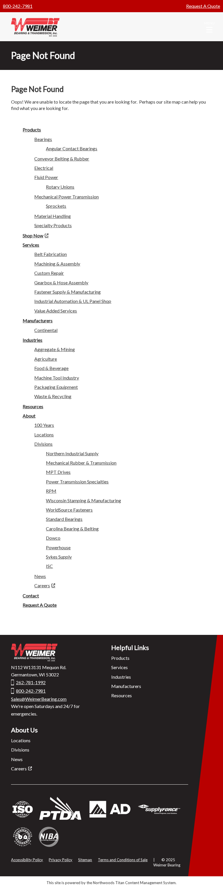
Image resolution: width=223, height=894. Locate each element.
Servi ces (31, 245)
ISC (49, 566)
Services (119, 667)
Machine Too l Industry (56, 377)
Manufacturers (126, 686)
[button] (209, 27)
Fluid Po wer (46, 177)
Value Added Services (55, 310)
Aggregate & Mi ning (54, 349)
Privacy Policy (60, 859)
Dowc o (53, 538)
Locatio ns (44, 434)
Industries (32, 340)
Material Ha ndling (52, 216)
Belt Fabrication (50, 254)
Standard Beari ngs (64, 519)
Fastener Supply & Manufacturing (67, 292)
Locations (20, 740)
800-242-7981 (18, 6)
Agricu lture (45, 359)
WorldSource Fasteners (69, 509)
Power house (58, 547)
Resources (121, 695)
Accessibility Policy (27, 859)
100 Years (44, 425)
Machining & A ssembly (57, 263)
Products (120, 658)
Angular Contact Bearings (71, 148)
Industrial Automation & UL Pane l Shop (72, 301)
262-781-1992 (31, 682)
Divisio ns (43, 444)
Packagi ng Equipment (56, 387)
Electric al (43, 168)
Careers (42, 585)
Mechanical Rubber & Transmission (81, 462)
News (17, 759)
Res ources (33, 406)
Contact (31, 595)
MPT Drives (58, 472)
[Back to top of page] (211, 880)
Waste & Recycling (52, 396)
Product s (32, 129)
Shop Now (33, 235)
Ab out (29, 415)
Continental (45, 330)
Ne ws (40, 576)
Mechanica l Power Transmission (66, 196)
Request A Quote (203, 6)
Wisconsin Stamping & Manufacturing (83, 500)
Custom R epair (49, 273)
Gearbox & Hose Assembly (61, 282)
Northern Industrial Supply (72, 453)
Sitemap (85, 859)
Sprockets (56, 206)
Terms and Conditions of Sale (123, 859)
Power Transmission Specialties (77, 481)
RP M (51, 491)
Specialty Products (53, 225)
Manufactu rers (38, 320)
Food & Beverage (51, 368)
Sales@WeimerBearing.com (38, 699)
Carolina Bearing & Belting (72, 528)
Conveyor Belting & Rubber (61, 158)
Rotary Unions (60, 186)
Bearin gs (43, 139)
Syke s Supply (59, 556)
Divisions (20, 749)
